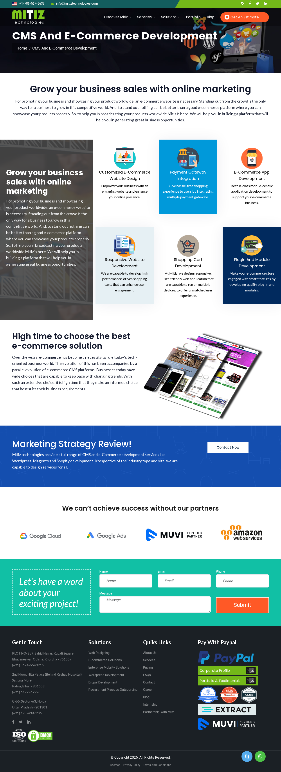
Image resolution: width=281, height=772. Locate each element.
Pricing (148, 667)
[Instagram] (242, 4)
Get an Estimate (245, 17)
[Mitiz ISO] (19, 735)
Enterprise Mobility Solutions (108, 667)
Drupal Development (102, 682)
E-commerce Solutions (105, 660)
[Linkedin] (265, 4)
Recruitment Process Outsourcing (112, 690)
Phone (220, 571)
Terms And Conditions (157, 765)
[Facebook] (250, 4)
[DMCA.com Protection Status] (40, 735)
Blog (210, 17)
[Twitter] (257, 4)
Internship (150, 704)
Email (161, 571)
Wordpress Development (106, 675)
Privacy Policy (131, 765)
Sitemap (115, 765)
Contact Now (228, 447)
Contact (149, 682)
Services (144, 17)
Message (105, 593)
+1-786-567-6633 (31, 3)
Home (21, 48)
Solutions (169, 17)
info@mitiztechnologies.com (77, 3)
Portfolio (193, 17)
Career (148, 690)
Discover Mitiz (116, 17)
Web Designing (99, 653)
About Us (150, 653)
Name (103, 571)
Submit (242, 605)
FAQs (147, 675)
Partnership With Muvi (158, 712)
